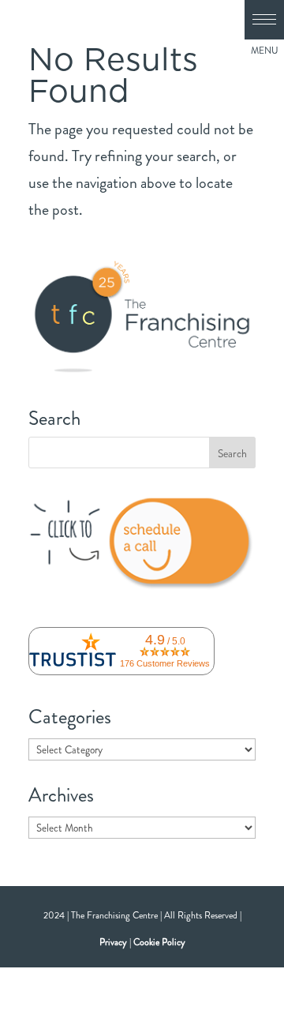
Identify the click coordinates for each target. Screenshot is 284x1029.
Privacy (113, 942)
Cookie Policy (159, 942)
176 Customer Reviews (165, 663)
